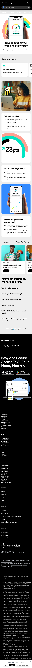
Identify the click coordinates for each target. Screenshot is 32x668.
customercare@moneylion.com (8, 537)
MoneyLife (3, 494)
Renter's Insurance (5, 477)
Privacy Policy (4, 515)
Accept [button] (12, 665)
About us (3, 491)
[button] (22, 665)
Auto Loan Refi (4, 471)
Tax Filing (3, 474)
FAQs (2, 512)
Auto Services (4, 473)
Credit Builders (4, 420)
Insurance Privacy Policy (16, 565)
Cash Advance (4, 417)
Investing (3, 444)
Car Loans (3, 428)
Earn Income (4, 441)
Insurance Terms (9, 566)
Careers (3, 493)
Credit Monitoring (5, 465)
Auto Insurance (4, 470)
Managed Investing (5, 445)
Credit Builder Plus (5, 422)
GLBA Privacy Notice (5, 518)
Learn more (21, 662)
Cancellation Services (6, 482)
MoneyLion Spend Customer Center (9, 522)
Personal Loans (4, 414)
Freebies (3, 454)
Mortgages (3, 426)
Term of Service (4, 513)
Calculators (3, 496)
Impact (2, 500)
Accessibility (4, 521)
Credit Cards (4, 416)
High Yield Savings (5, 442)
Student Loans (4, 423)
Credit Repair (4, 480)
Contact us (3, 510)
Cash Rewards (4, 455)
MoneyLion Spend (5, 438)
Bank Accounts (4, 439)
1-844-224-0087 (4, 535)
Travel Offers (4, 479)
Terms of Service (15, 560)
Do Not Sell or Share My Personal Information (11, 516)
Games (2, 452)
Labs (2, 499)
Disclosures (9, 562)
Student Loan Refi (5, 468)
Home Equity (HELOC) (6, 425)
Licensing (3, 519)
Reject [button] (5, 665)
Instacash (3, 419)
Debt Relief (3, 467)
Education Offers (5, 476)
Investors (3, 497)
